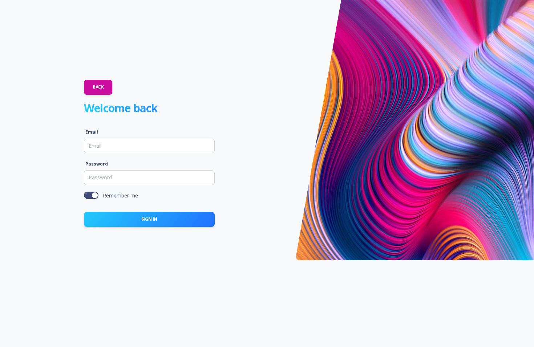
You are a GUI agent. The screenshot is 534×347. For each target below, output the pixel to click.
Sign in (149, 219)
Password (96, 164)
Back (98, 87)
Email (91, 132)
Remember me (120, 195)
